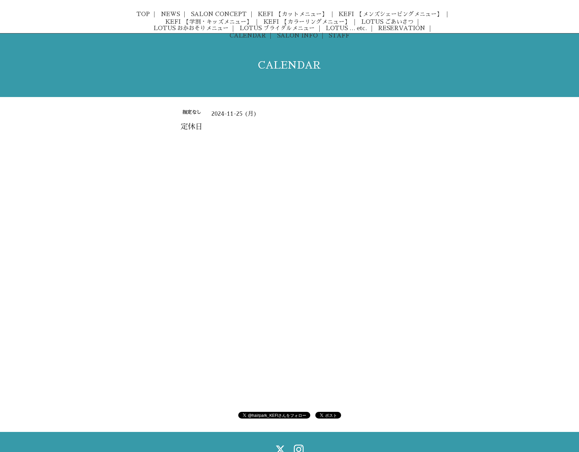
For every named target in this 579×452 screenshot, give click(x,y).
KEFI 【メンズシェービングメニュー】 (390, 14)
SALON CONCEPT (219, 14)
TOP (143, 14)
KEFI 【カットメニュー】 (292, 14)
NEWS (170, 14)
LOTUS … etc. (346, 28)
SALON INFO (297, 35)
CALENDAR (248, 35)
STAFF (339, 35)
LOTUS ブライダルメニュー (277, 28)
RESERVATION (401, 28)
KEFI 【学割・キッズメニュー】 (208, 22)
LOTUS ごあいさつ (387, 22)
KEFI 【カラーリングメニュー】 (306, 22)
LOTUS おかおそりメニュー (191, 28)
